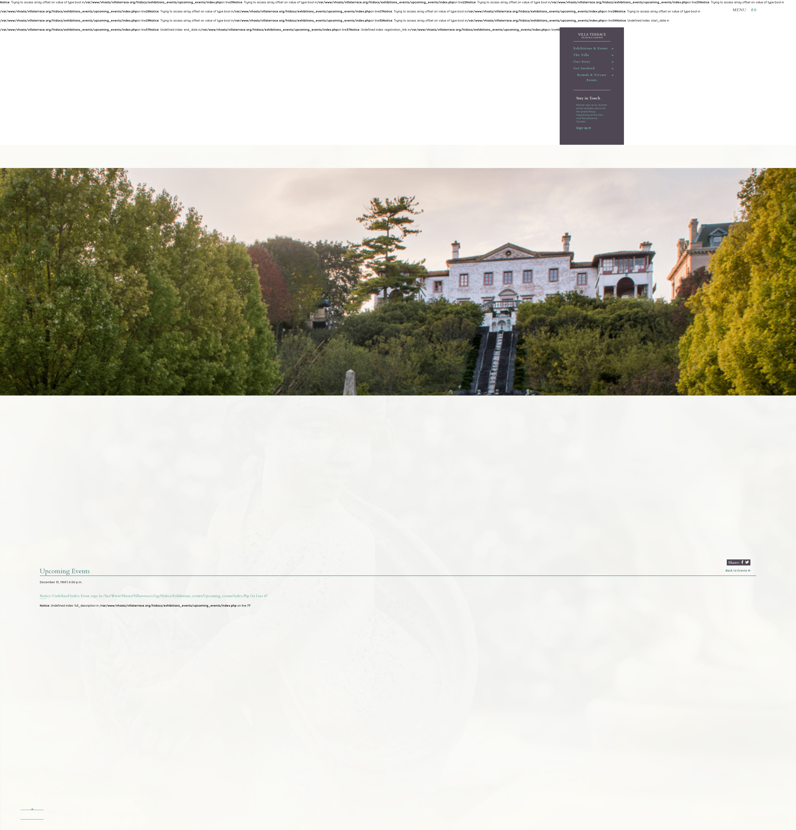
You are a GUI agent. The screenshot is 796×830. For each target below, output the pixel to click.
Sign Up (582, 128)
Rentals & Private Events (591, 77)
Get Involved (584, 68)
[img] (612, 49)
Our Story (582, 62)
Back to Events (737, 570)
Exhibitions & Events (590, 48)
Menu (739, 10)
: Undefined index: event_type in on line (153, 596)
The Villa (581, 55)
